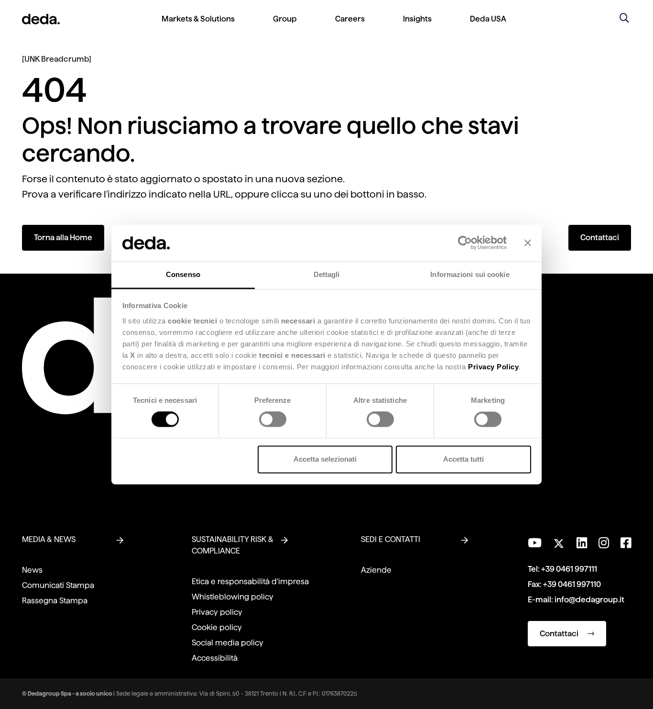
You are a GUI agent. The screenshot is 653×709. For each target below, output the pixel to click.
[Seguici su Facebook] (625, 543)
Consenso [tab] (183, 274)
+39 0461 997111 (569, 569)
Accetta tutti (463, 459)
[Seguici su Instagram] (604, 543)
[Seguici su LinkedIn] (582, 543)
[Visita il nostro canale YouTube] (535, 543)
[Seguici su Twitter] (559, 541)
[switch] (272, 419)
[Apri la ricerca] (624, 19)
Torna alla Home (63, 237)
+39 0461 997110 (572, 584)
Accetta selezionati (325, 459)
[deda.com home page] (41, 19)
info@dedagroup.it (589, 600)
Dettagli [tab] (327, 274)
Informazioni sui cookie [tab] (469, 274)
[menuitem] (198, 26)
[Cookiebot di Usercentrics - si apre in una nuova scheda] (465, 243)
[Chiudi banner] (527, 243)
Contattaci (599, 237)
